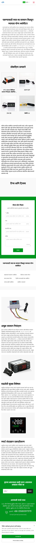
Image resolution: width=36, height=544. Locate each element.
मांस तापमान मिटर (8, 278)
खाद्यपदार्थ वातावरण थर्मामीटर (10, 275)
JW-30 (9, 113)
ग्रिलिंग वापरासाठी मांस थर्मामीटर (22, 278)
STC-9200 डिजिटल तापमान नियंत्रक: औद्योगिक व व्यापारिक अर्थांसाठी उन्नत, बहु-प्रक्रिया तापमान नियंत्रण (9, 91)
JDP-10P (27, 90)
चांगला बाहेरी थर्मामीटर (9, 282)
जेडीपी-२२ (27, 113)
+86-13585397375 (22, 511)
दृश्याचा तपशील (9, 80)
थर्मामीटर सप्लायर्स (21, 282)
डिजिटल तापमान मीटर (25, 275)
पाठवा (18, 250)
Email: (18, 514)
